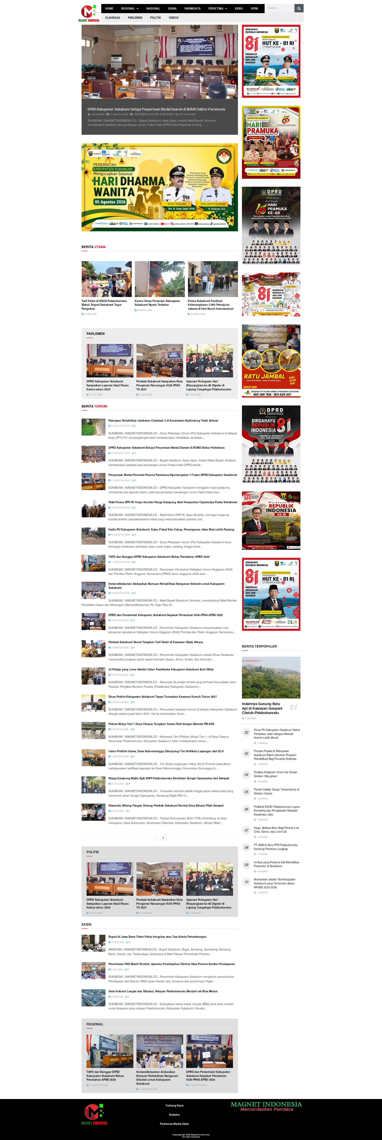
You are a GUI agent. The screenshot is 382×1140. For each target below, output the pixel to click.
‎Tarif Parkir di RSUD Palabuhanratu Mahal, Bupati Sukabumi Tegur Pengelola (104, 305)
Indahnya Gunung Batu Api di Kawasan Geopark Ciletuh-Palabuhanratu (262, 708)
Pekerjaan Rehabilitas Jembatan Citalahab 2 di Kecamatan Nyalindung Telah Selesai (163, 420)
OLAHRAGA (112, 17)
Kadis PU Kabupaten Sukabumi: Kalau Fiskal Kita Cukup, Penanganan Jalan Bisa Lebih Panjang (171, 529)
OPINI (254, 8)
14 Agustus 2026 (120, 534)
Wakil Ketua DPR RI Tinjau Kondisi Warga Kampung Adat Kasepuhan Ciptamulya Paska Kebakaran (173, 502)
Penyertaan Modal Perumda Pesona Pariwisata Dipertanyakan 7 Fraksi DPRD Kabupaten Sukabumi (172, 475)
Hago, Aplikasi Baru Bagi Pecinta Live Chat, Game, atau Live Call (276, 830)
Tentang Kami (174, 1105)
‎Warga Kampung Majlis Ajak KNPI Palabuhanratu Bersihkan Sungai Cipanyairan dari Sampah (168, 778)
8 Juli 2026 (116, 969)
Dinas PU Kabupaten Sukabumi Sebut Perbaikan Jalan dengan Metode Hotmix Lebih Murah (277, 733)
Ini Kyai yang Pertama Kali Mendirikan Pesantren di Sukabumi (276, 864)
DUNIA (172, 8)
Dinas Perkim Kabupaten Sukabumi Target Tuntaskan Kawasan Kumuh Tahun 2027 (162, 696)
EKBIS (239, 8)
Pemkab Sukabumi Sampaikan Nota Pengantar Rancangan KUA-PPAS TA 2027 (159, 385)
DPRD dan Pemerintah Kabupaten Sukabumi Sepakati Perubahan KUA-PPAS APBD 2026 (165, 615)
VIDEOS (174, 17)
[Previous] (156, 837)
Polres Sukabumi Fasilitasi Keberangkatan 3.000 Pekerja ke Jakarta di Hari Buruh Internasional (210, 305)
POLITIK (155, 17)
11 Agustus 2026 (120, 480)
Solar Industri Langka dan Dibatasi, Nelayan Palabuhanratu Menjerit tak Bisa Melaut (163, 991)
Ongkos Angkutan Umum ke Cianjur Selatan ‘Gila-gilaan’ (275, 774)
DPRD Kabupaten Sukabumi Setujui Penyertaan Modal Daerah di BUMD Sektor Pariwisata (166, 447)
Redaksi (174, 1114)
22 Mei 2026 (116, 996)
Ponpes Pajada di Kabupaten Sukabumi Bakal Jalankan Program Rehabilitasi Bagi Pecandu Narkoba (275, 755)
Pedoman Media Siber (174, 1123)
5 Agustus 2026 (119, 620)
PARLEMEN (135, 17)
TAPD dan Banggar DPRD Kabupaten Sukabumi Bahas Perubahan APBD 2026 (159, 557)
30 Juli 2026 (117, 783)
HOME (109, 8)
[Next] (163, 837)
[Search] (299, 8)
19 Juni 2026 (117, 942)
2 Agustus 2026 (119, 701)
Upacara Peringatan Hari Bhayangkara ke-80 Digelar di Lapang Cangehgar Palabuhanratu (208, 385)
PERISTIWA (216, 8)
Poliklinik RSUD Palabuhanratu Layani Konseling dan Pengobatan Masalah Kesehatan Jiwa (277, 810)
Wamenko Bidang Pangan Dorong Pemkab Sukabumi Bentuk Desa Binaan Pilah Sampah (166, 805)
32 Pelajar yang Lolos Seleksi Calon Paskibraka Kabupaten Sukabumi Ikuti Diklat (161, 669)
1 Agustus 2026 (119, 756)
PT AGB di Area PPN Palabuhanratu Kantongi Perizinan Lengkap (276, 847)
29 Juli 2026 (117, 810)
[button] (86, 82)
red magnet (98, 118)
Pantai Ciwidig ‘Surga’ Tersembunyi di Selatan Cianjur (276, 791)
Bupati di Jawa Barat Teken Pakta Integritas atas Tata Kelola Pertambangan (157, 937)
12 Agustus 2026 (120, 452)
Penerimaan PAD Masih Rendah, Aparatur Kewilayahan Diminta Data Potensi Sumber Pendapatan (171, 964)
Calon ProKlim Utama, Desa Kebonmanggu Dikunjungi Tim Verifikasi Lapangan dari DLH (165, 751)
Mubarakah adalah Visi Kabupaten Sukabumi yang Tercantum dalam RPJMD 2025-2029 (274, 883)
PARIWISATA (192, 8)
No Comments (188, 118)
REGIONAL (128, 8)
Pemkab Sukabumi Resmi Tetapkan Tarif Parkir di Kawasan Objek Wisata (155, 642)
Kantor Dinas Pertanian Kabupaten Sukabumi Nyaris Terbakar (157, 303)
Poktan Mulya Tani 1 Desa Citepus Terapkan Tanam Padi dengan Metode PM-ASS (161, 724)
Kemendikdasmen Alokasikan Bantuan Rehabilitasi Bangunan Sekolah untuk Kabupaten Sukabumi (166, 586)
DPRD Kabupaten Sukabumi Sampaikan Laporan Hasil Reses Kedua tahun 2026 (108, 385)
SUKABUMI (166, 118)
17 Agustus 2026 (120, 425)
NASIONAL (153, 8)
